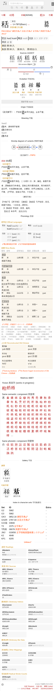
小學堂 (6, 324)
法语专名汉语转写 (47, 688)
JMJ (3, 34)
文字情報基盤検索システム (29, 532)
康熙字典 (15, 31)
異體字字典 (44, 31)
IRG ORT (35, 688)
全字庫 (35, 31)
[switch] (34, 64)
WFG (33, 155)
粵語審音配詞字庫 (10, 244)
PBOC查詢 (5, 31)
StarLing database (10, 371)
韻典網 (29, 324)
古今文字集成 (25, 688)
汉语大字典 (26, 31)
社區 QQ (39, 686)
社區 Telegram (29, 686)
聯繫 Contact (48, 686)
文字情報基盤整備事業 (28, 244)
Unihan (27, 542)
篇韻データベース (17, 324)
